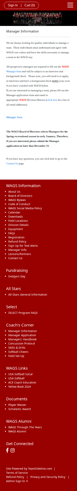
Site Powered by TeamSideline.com (29, 468)
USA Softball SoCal (20, 374)
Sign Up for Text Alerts (23, 245)
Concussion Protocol (21, 343)
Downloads (15, 216)
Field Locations (18, 221)
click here (52, 99)
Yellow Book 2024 (19, 386)
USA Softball (16, 378)
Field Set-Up (16, 356)
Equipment (15, 229)
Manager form (13, 71)
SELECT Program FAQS (23, 313)
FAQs (11, 233)
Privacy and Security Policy (47, 477)
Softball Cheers (18, 352)
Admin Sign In (16, 481)
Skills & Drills (16, 347)
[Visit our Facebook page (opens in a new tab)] (8, 450)
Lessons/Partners (19, 254)
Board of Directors (20, 196)
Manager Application (22, 335)
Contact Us (12, 163)
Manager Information (22, 331)
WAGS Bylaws (17, 200)
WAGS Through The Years (25, 427)
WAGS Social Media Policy (25, 208)
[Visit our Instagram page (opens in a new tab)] (13, 450)
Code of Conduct (19, 204)
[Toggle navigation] (70, 5)
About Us (14, 191)
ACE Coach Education (22, 382)
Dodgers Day (16, 276)
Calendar (14, 212)
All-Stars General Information (27, 294)
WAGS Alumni (17, 431)
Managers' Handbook (22, 339)
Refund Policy (17, 241)
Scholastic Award (19, 409)
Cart (29, 5)
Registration (16, 237)
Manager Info (17, 250)
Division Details (18, 225)
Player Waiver (17, 405)
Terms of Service (17, 473)
